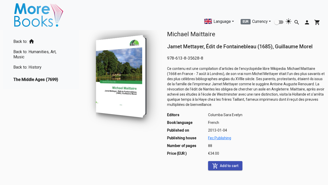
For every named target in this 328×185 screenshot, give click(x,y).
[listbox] (41, 59)
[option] (41, 40)
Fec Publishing (219, 138)
